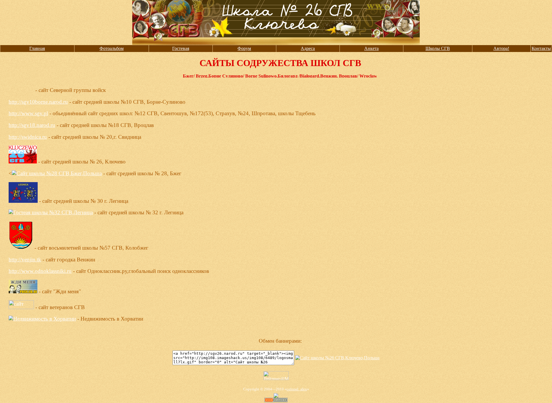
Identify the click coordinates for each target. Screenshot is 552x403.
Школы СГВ (437, 48)
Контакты (541, 48)
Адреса (308, 48)
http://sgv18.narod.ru (32, 125)
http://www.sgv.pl (28, 113)
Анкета (371, 48)
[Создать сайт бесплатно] (276, 400)
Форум (244, 48)
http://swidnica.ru (28, 137)
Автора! (501, 48)
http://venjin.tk (25, 260)
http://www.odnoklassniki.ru (40, 271)
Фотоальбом (111, 48)
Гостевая (180, 48)
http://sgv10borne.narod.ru (38, 102)
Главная (37, 48)
